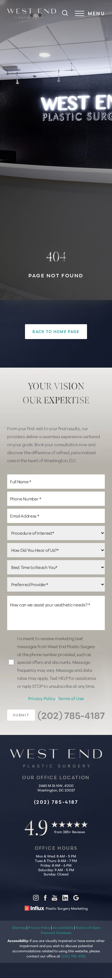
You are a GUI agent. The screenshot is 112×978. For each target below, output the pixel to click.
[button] (79, 13)
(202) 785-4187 (71, 715)
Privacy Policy (42, 698)
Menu (96, 13)
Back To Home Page (55, 331)
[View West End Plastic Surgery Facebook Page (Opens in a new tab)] (45, 899)
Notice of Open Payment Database (70, 930)
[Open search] (65, 13)
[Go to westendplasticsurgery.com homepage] (31, 13)
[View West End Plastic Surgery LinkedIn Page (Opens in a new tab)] (65, 899)
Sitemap (19, 927)
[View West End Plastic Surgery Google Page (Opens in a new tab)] (76, 899)
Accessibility (63, 927)
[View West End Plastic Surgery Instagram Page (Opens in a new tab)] (36, 899)
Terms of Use (71, 698)
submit (21, 715)
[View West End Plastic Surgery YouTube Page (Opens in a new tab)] (54, 899)
